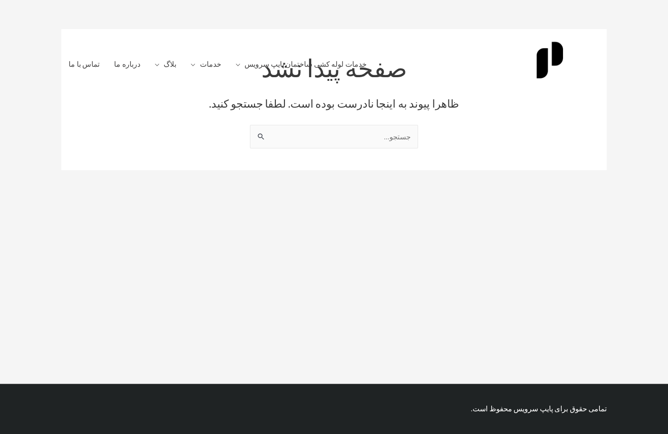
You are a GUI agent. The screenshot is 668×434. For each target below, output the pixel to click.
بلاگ (170, 64)
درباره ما (127, 64)
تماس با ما (84, 64)
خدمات (210, 64)
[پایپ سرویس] (550, 63)
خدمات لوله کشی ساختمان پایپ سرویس (305, 64)
